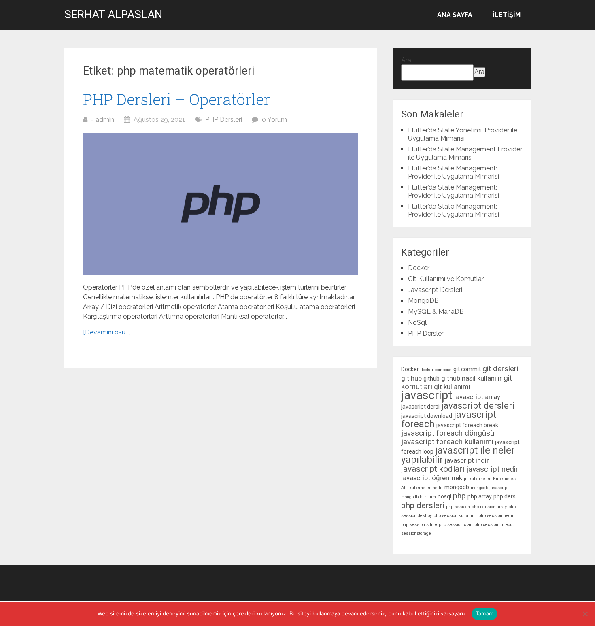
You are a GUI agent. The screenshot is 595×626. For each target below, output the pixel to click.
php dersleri (422, 505)
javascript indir (467, 460)
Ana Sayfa (454, 15)
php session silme (419, 524)
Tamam (484, 613)
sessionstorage (416, 533)
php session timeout (494, 524)
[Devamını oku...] (107, 332)
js (466, 478)
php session (458, 506)
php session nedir (496, 515)
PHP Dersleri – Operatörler (176, 99)
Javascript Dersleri (435, 290)
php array (480, 496)
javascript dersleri (477, 405)
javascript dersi (420, 406)
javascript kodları (433, 469)
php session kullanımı (455, 515)
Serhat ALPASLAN (113, 14)
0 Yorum (274, 119)
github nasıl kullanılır (471, 378)
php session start (456, 524)
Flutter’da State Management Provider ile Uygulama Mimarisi (465, 153)
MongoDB (423, 300)
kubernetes (480, 478)
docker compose (436, 370)
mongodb (456, 487)
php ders (504, 496)
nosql (444, 496)
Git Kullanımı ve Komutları (446, 279)
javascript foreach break (467, 425)
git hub (411, 378)
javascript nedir (492, 469)
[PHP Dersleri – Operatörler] (220, 204)
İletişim (507, 15)
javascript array (477, 397)
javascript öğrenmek (431, 478)
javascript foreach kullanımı (447, 441)
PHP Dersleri (223, 119)
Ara (406, 60)
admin (105, 119)
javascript (427, 395)
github (431, 378)
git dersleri (500, 368)
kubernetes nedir (426, 487)
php (459, 495)
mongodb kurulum (418, 497)
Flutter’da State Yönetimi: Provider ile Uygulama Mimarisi (462, 134)
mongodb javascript (489, 487)
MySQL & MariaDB (436, 311)
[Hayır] (585, 614)
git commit (467, 369)
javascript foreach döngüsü (447, 433)
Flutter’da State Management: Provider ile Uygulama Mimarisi (453, 172)
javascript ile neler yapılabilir (458, 455)
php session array (489, 506)
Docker (418, 268)
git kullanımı (452, 387)
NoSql (417, 322)
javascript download (426, 416)
